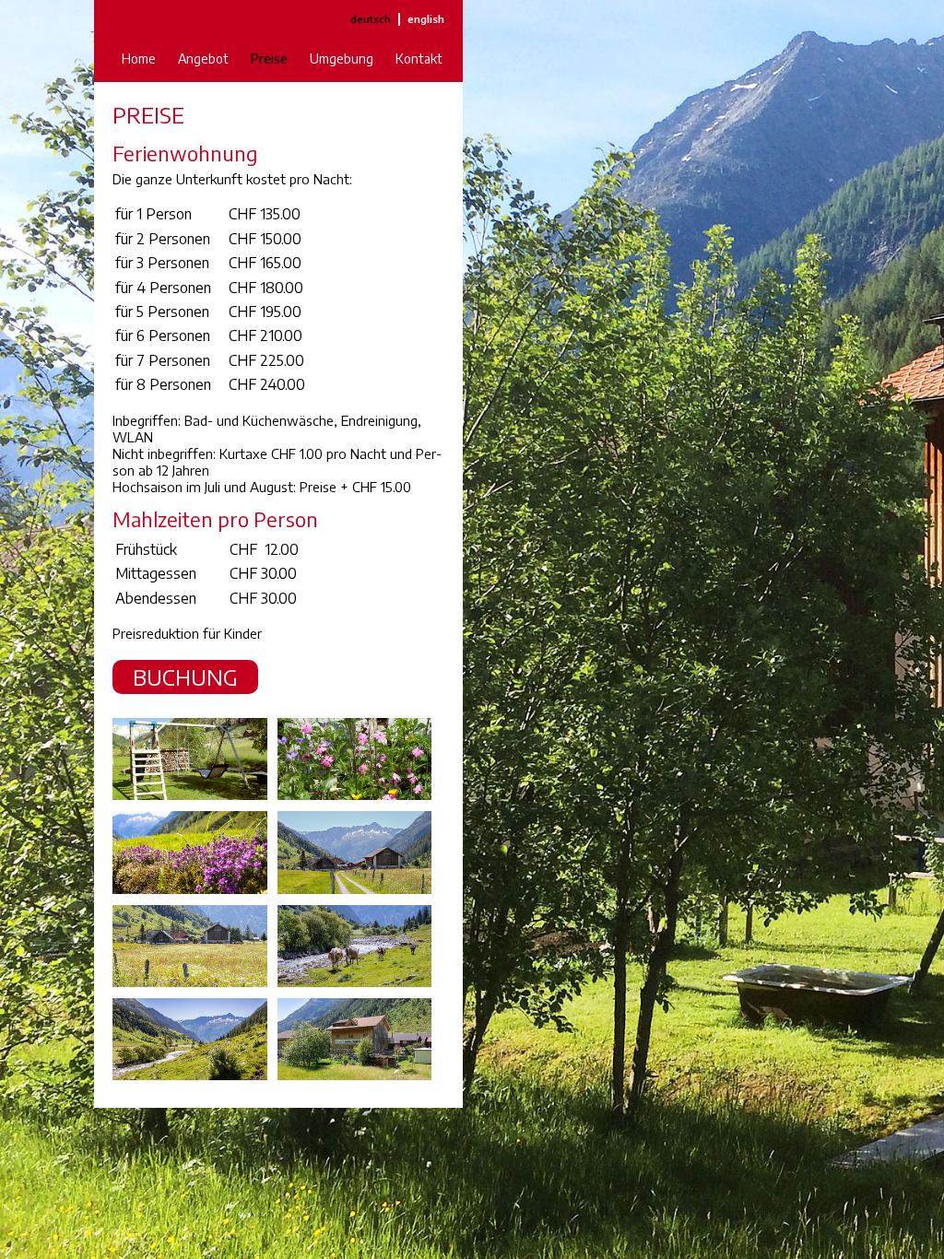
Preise (269, 58)
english (425, 19)
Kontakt (418, 58)
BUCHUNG (185, 676)
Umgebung (341, 58)
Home (139, 58)
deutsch (370, 19)
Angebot (203, 58)
